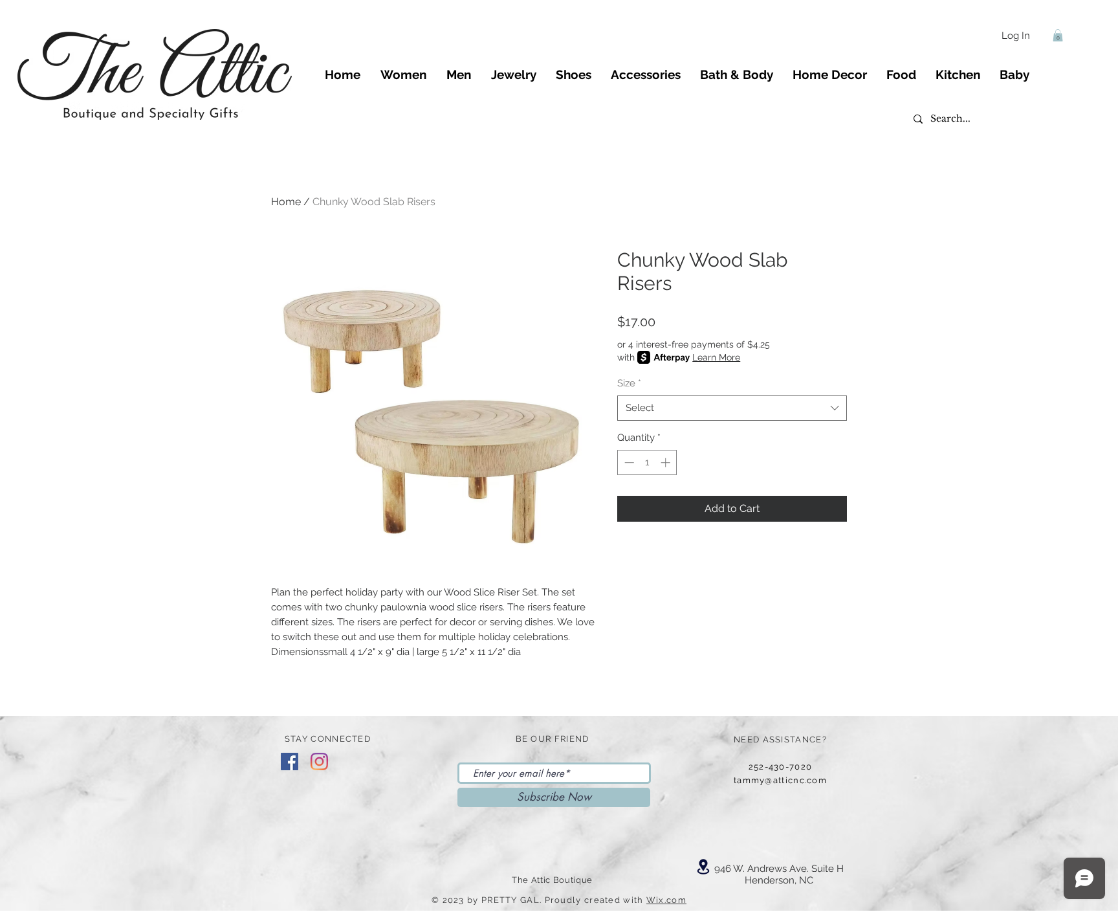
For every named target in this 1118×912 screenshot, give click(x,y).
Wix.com (666, 900)
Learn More (716, 357)
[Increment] (666, 462)
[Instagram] (319, 761)
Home (286, 201)
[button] (1058, 35)
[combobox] (732, 408)
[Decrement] (628, 462)
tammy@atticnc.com (780, 780)
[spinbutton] (647, 462)
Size (629, 383)
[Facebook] (289, 761)
